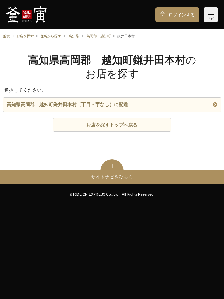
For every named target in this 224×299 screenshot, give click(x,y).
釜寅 (6, 36)
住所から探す (50, 36)
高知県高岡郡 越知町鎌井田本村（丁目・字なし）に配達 (67, 104)
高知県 (74, 36)
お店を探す (25, 36)
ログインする (182, 14)
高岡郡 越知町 (98, 36)
